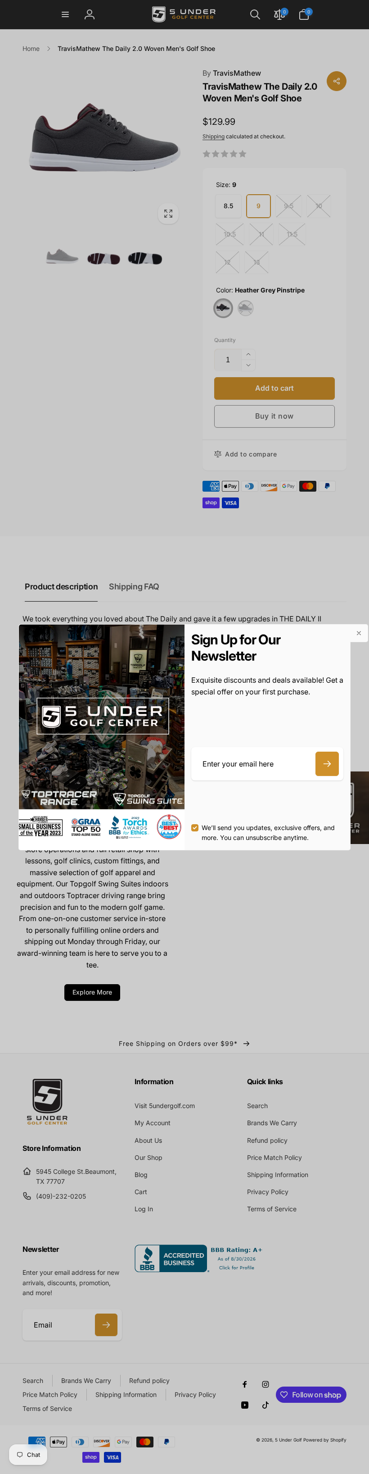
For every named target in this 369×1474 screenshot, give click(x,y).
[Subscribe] (327, 764)
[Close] (359, 633)
